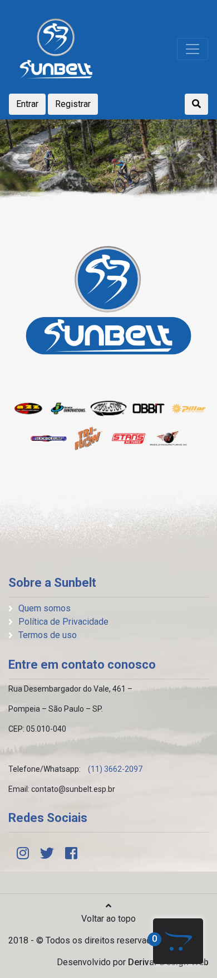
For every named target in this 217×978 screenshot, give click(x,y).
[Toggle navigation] (192, 49)
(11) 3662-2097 (115, 769)
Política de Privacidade (63, 621)
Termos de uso (47, 635)
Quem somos (44, 608)
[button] (16, 158)
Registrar (73, 104)
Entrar (27, 104)
